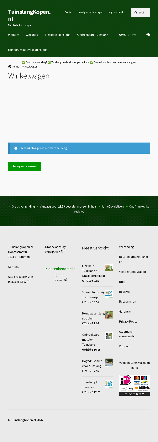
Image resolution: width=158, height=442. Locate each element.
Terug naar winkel (25, 166)
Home (16, 66)
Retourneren (127, 301)
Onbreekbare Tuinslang (92, 35)
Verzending (126, 247)
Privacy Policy (128, 321)
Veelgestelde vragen (91, 12)
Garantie (125, 311)
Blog (122, 282)
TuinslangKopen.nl (29, 15)
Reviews (124, 292)
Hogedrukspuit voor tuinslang (28, 50)
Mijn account (116, 12)
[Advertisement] (79, 114)
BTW (23, 282)
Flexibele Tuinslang (58, 35)
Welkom (13, 35)
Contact (69, 12)
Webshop (32, 35)
